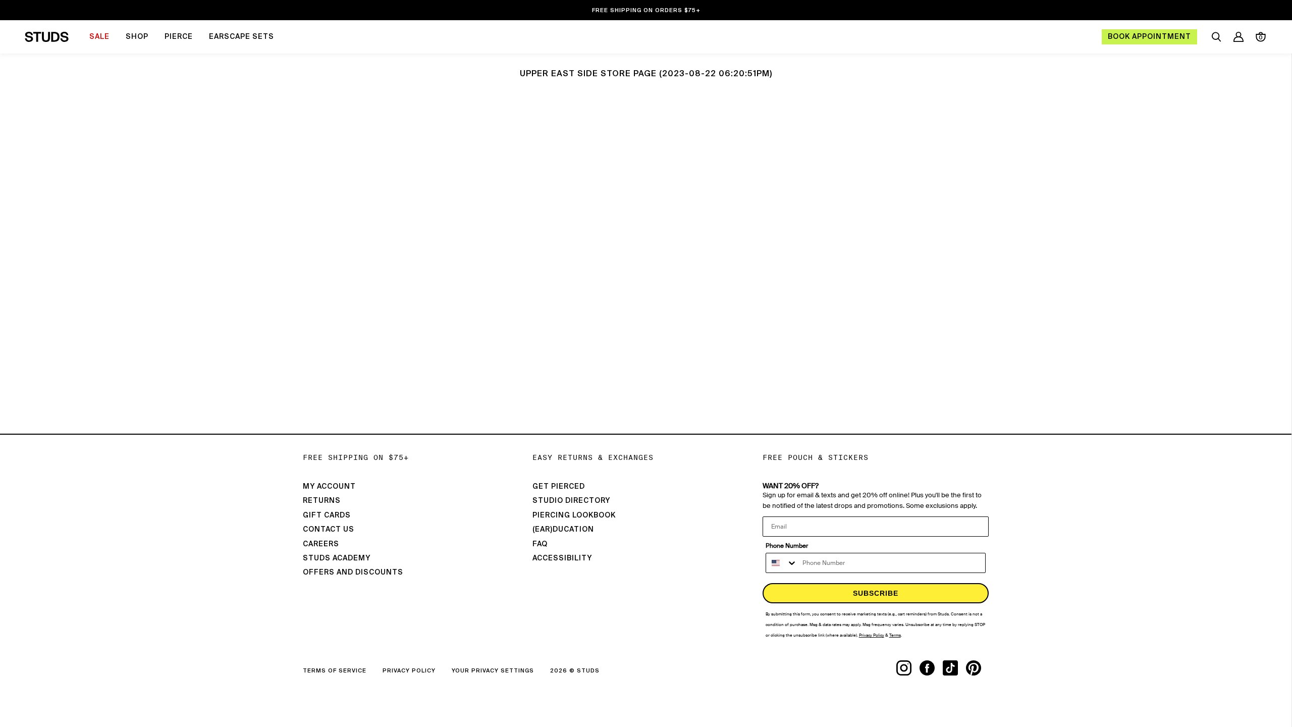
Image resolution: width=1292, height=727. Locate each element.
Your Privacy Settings (493, 670)
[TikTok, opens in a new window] (954, 667)
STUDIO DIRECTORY (571, 500)
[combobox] (781, 563)
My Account (329, 486)
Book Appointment (1149, 36)
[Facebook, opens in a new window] (931, 667)
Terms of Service (334, 670)
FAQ (540, 544)
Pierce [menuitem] (179, 36)
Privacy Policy (409, 670)
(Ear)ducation (563, 529)
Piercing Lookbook (574, 515)
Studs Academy (336, 558)
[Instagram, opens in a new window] (908, 667)
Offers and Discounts (353, 572)
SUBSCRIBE (875, 593)
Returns (322, 500)
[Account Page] (1238, 36)
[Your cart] (1261, 36)
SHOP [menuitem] (137, 36)
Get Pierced (558, 486)
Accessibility (562, 558)
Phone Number (787, 546)
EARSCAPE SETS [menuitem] (241, 36)
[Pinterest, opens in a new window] (977, 667)
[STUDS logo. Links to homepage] (46, 37)
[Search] (1216, 36)
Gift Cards (327, 515)
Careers (321, 544)
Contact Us (328, 529)
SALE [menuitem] (99, 36)
